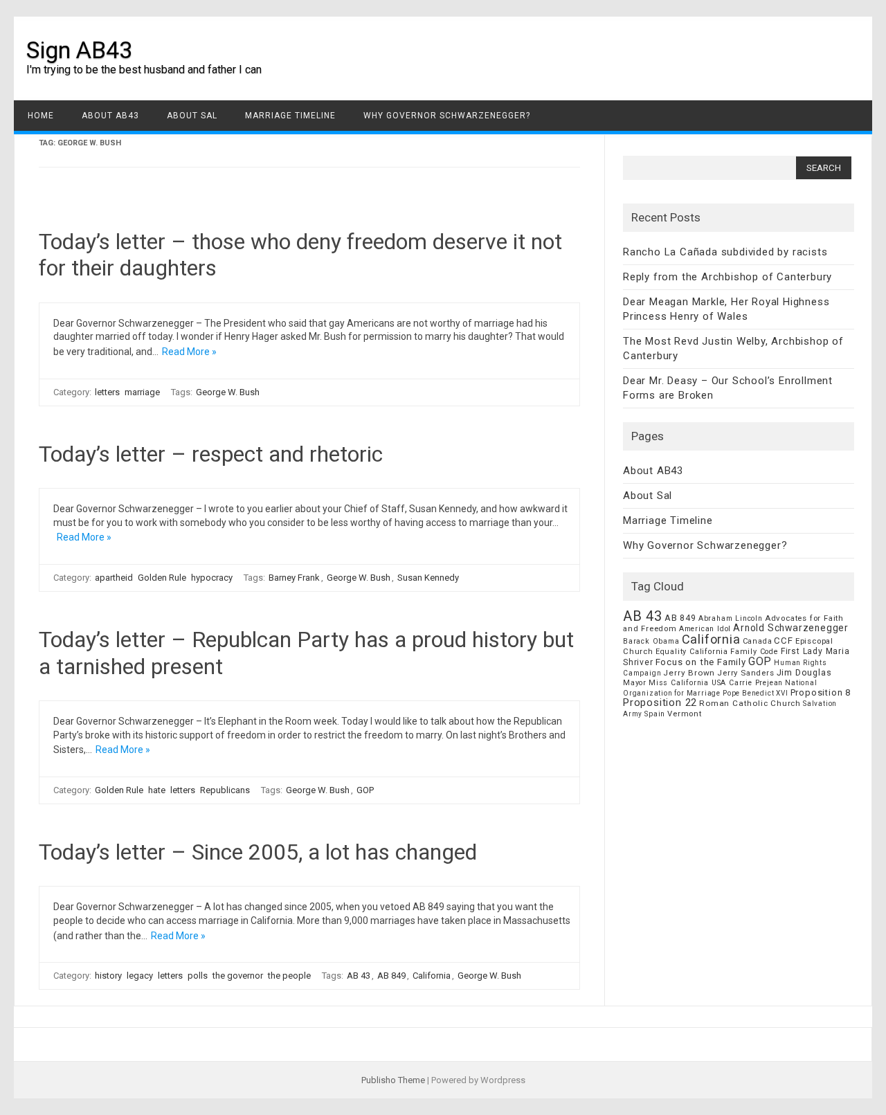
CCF (783, 640)
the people (289, 975)
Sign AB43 (79, 50)
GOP (365, 790)
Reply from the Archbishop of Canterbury (727, 277)
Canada (757, 641)
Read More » (189, 351)
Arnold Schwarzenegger (791, 627)
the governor (238, 975)
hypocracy (212, 577)
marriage (142, 392)
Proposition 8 (820, 692)
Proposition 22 (660, 702)
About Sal (192, 115)
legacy (140, 975)
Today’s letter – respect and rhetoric (211, 454)
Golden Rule (162, 577)
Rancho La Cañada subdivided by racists (725, 252)
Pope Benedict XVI (755, 693)
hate (156, 790)
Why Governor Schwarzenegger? (446, 115)
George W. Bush (228, 392)
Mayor (635, 682)
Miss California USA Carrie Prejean (716, 682)
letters (107, 392)
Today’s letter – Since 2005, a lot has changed (258, 852)
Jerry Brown (689, 673)
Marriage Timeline (290, 115)
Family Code (754, 651)
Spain (654, 713)
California (432, 975)
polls (198, 975)
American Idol (705, 628)
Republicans (225, 790)
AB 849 (391, 975)
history (108, 975)
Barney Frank (294, 577)
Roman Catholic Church (750, 703)
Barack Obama (651, 641)
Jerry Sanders (745, 673)
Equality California (692, 651)
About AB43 (110, 115)
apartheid (114, 577)
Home (41, 115)
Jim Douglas (804, 672)
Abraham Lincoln (730, 618)
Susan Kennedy (428, 577)
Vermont (684, 713)
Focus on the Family (701, 662)
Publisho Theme (393, 1080)
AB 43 (358, 975)
